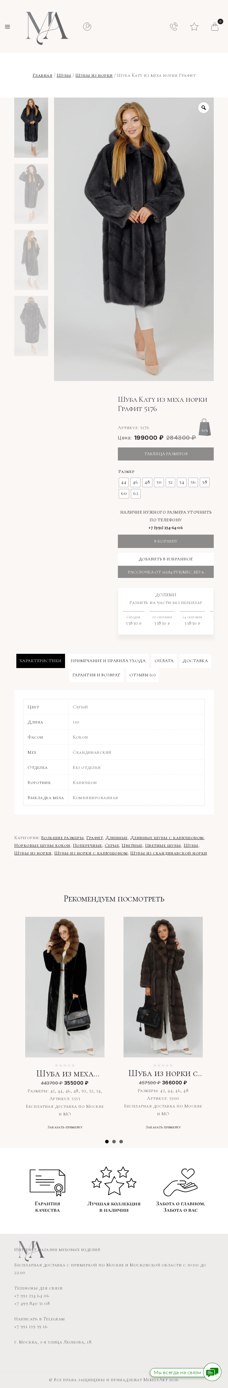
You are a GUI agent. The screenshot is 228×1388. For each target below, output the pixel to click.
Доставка (195, 660)
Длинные (116, 838)
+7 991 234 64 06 (31, 1296)
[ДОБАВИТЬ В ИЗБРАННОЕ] (95, 925)
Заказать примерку (65, 1127)
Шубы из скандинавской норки (168, 853)
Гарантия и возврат (96, 675)
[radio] (123, 482)
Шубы (64, 75)
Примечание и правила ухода (108, 660)
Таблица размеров (166, 453)
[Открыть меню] (7, 27)
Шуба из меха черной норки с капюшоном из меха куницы (65, 1074)
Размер (126, 471)
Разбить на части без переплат (170, 609)
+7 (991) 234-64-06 (166, 527)
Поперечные (87, 845)
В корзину (166, 541)
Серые (112, 845)
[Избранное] (194, 25)
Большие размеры (62, 838)
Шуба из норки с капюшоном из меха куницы (163, 1073)
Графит (94, 838)
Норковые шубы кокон (42, 845)
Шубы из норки (94, 75)
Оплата (164, 660)
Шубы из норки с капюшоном (91, 853)
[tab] (40, 661)
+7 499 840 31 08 (32, 1303)
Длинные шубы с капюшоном (167, 838)
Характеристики (41, 660)
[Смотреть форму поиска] (87, 26)
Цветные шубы (163, 845)
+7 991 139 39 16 (31, 1327)
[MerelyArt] (45, 26)
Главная (43, 75)
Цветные (132, 845)
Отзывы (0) (142, 675)
